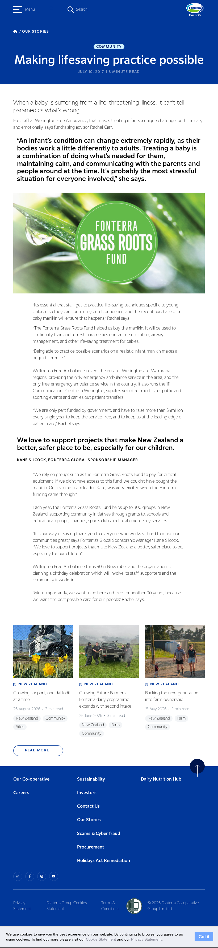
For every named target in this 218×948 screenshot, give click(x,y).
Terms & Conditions (110, 906)
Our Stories (89, 820)
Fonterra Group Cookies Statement (67, 906)
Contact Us (88, 806)
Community (109, 47)
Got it (204, 936)
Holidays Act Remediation (103, 861)
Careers (21, 793)
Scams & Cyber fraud (98, 834)
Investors (87, 793)
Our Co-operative (31, 779)
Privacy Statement (22, 906)
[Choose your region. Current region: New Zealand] (51, 9)
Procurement (90, 847)
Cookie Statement (101, 939)
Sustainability (91, 779)
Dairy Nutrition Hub (161, 779)
